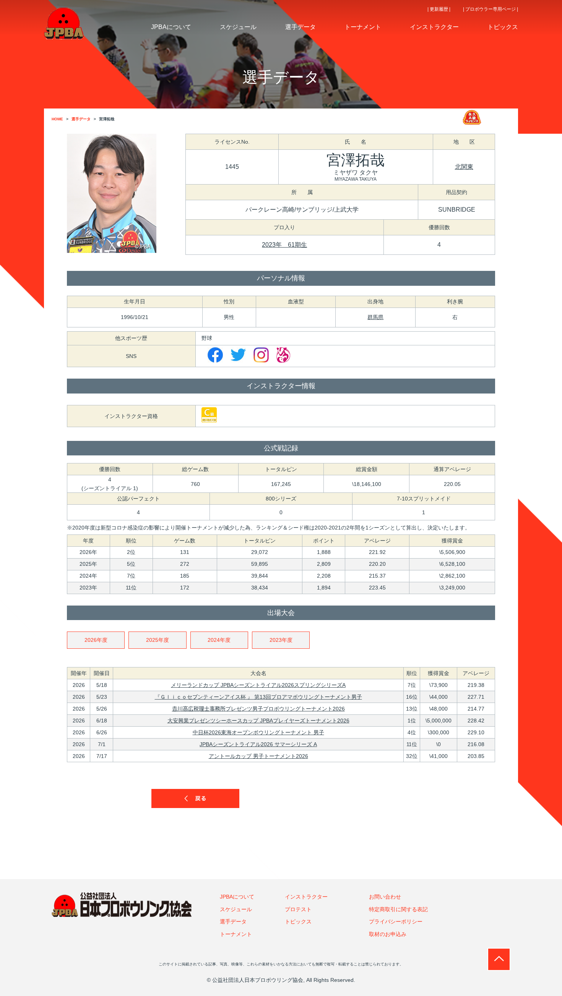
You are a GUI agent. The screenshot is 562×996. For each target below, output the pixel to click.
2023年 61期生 (284, 244)
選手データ (233, 921)
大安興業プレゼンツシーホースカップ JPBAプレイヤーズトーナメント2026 (258, 720)
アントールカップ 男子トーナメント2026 (258, 756)
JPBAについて (237, 897)
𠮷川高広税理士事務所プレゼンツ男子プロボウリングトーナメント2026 (258, 709)
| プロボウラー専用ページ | (490, 9)
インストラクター (306, 897)
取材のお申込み (387, 934)
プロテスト (298, 909)
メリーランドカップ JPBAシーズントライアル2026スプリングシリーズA (258, 685)
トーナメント (236, 934)
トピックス (298, 921)
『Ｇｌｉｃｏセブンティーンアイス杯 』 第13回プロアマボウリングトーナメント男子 (258, 697)
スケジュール (236, 909)
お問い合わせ (385, 897)
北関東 (464, 167)
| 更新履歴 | (438, 9)
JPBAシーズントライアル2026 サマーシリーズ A (258, 744)
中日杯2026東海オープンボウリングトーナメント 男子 (258, 732)
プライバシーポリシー (395, 921)
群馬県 (375, 317)
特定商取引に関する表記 (398, 909)
